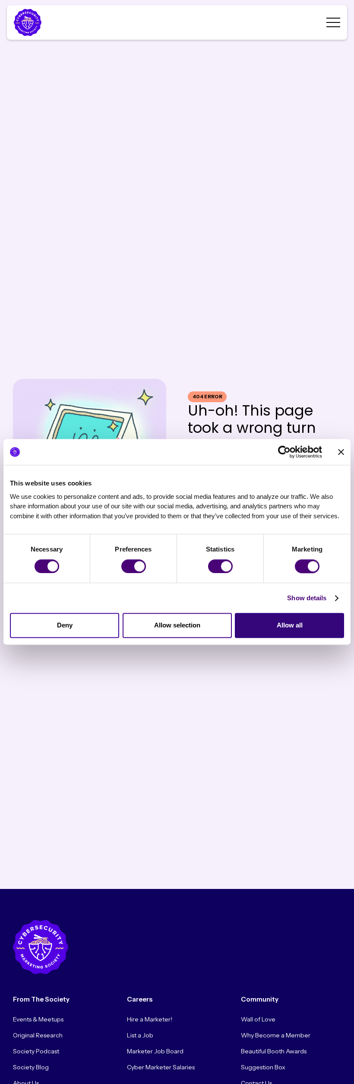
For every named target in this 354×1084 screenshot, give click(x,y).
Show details (306, 598)
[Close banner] (341, 452)
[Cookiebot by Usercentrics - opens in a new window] (284, 451)
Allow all (290, 625)
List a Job (140, 1035)
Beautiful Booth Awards (274, 1051)
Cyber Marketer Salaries (161, 1067)
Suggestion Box (263, 1067)
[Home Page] (29, 22)
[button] (333, 22)
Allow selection (177, 625)
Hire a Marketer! (149, 1019)
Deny (65, 625)
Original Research (38, 1035)
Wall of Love (258, 1019)
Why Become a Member (275, 1035)
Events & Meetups (38, 1019)
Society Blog (31, 1067)
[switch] (133, 566)
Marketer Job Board (155, 1051)
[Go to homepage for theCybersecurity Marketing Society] (40, 947)
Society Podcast (36, 1051)
